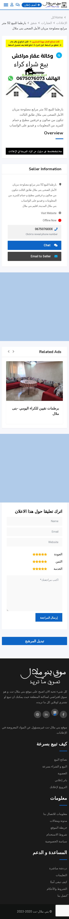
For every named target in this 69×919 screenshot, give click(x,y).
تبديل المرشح (34, 641)
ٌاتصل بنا (62, 895)
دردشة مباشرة (58, 868)
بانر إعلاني (61, 780)
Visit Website (49, 213)
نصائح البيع (60, 759)
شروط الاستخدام (56, 834)
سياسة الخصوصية (56, 841)
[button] (13, 352)
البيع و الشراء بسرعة (54, 766)
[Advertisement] (34, 306)
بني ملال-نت (52, 727)
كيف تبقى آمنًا (58, 882)
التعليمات (61, 875)
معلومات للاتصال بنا (55, 814)
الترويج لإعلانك (58, 787)
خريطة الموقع (59, 827)
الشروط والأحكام (57, 889)
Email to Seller (41, 256)
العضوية (62, 773)
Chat (47, 245)
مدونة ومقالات (58, 821)
